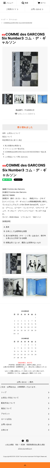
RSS (16, 444)
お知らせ (24, 373)
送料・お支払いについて (11, 133)
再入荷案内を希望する (13, 146)
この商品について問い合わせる (16, 157)
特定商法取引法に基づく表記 (36, 444)
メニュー (9, 3)
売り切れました (25, 127)
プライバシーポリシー (25, 448)
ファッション (13, 19)
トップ (3, 19)
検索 (26, 3)
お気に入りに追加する (26, 114)
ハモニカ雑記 (9, 444)
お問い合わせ (36, 9)
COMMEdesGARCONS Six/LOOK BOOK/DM (18, 23)
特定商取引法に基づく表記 (12, 140)
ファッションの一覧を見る (14, 149)
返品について (7, 137)
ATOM (23, 444)
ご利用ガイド (11, 9)
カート (43, 3)
